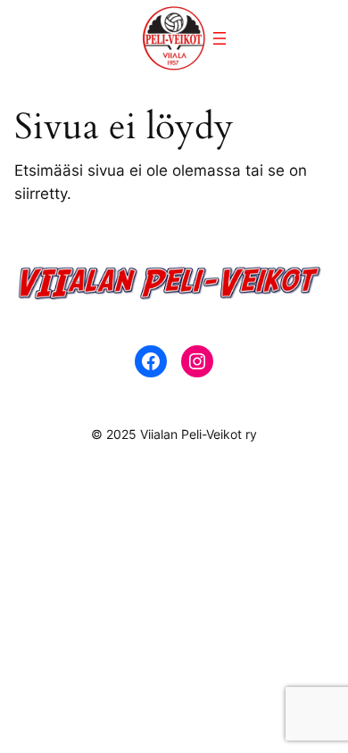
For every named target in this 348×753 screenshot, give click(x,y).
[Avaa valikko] (219, 38)
